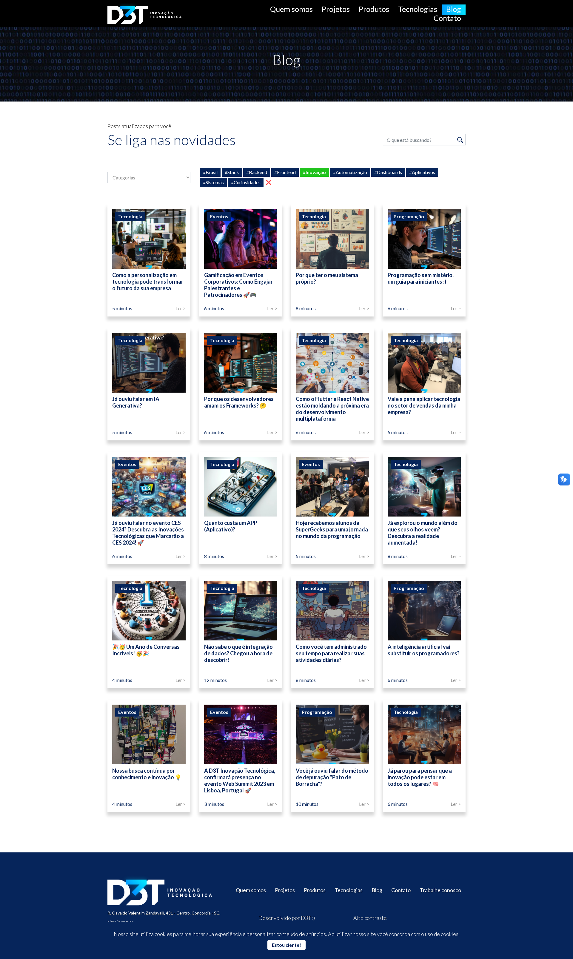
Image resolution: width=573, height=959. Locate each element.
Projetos (336, 8)
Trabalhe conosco (440, 890)
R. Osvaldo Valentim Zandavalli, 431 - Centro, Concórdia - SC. (163, 912)
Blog (453, 8)
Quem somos (291, 8)
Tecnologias (417, 8)
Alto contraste (370, 918)
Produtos (374, 8)
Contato (447, 17)
